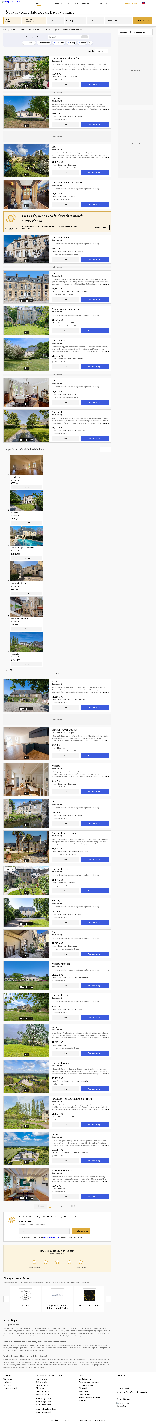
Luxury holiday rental (43, 1412)
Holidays (56, 3)
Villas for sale (40, 1388)
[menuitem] (39, 3)
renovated (30, 42)
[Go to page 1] (56, 673)
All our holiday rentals (43, 1405)
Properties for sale (42, 1385)
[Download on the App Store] (123, 1404)
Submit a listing (130, 3)
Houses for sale (41, 1379)
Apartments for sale (43, 1394)
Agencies (98, 3)
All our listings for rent (44, 1402)
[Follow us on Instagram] (122, 1380)
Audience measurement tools (89, 1397)
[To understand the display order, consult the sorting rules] (110, 51)
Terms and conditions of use (89, 1382)
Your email (25, 1231)
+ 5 (90, 42)
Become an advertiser (11, 1388)
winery (72, 42)
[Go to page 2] (58, 673)
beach (83, 42)
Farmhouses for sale (43, 1391)
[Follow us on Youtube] (135, 1380)
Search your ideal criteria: (36, 37)
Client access (8, 1385)
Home (5, 30)
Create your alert (143, 20)
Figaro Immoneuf (100, 1420)
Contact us (7, 1382)
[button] (57, 221)
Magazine (85, 3)
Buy (37, 3)
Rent (46, 3)
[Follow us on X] (131, 1380)
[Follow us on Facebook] (126, 1380)
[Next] (108, 449)
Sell (106, 3)
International (71, 3)
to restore (60, 42)
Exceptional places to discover (71, 30)
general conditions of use (51, 1237)
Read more (105, 69)
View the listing (94, 84)
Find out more (78, 1237)
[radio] (34, 1263)
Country (7, 19)
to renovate (45, 42)
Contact (66, 84)
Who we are (7, 1379)
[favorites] (148, 3)
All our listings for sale (43, 1398)
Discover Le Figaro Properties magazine (132, 1392)
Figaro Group (83, 1400)
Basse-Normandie (34, 30)
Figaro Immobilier (85, 1420)
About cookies (84, 1391)
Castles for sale (41, 1382)
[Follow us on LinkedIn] (117, 1380)
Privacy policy (83, 1388)
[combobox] (101, 51)
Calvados (47, 30)
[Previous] (103, 449)
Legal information (85, 1379)
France (22, 30)
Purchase (13, 30)
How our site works (86, 1385)
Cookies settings (85, 1394)
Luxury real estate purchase (46, 1409)
